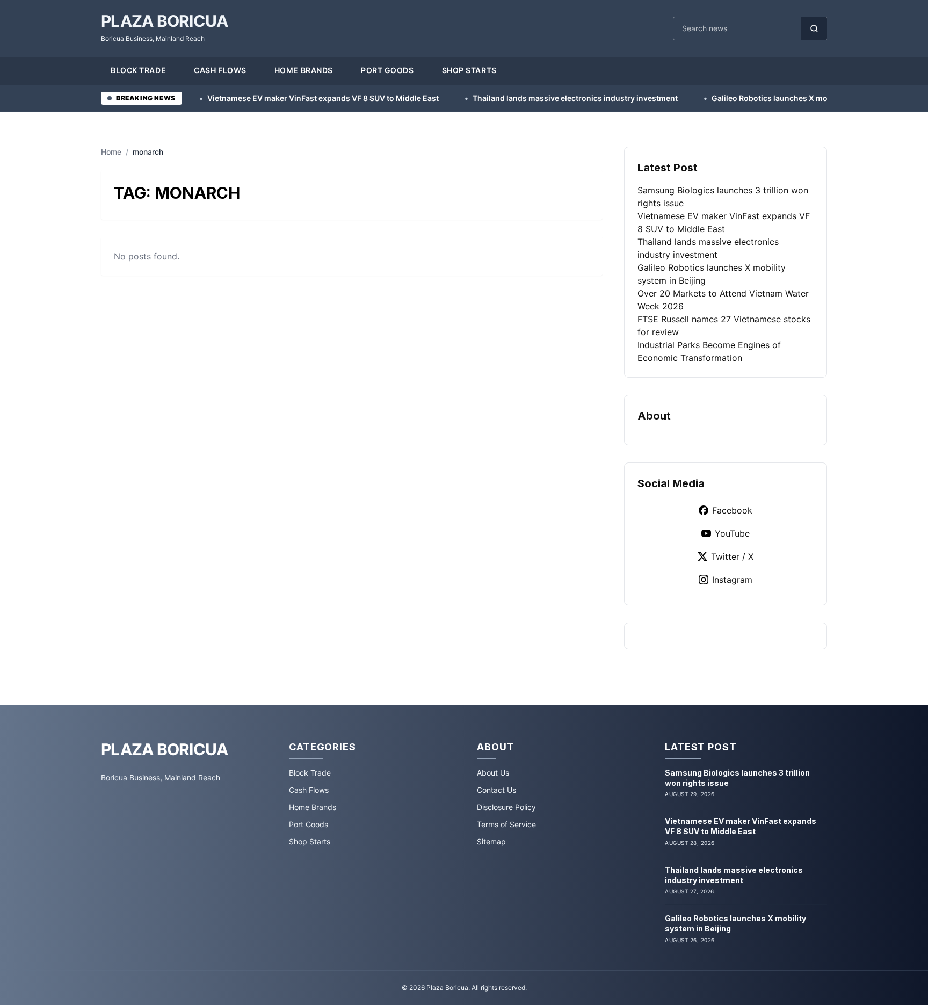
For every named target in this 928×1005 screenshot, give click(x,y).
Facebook (732, 510)
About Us (493, 772)
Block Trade (138, 70)
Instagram (732, 579)
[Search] (814, 28)
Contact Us (496, 789)
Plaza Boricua (164, 21)
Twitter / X (732, 556)
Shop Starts (469, 70)
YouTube (732, 533)
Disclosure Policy (506, 807)
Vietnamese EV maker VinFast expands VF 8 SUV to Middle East (269, 98)
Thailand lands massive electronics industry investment (521, 98)
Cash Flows (220, 70)
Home (111, 151)
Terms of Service (506, 824)
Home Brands (303, 70)
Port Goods (387, 70)
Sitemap (491, 841)
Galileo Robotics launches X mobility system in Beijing (757, 98)
